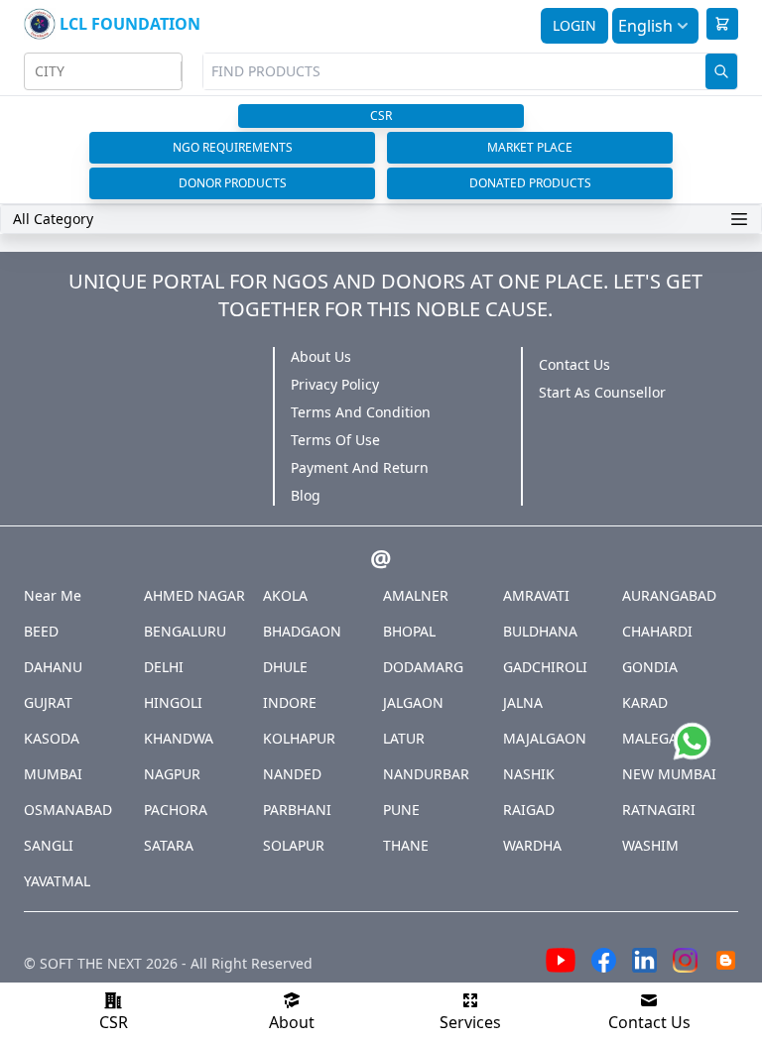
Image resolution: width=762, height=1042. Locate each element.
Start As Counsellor (602, 392)
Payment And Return (360, 467)
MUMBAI (53, 773)
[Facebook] (603, 963)
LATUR (404, 738)
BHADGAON (302, 631)
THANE (406, 845)
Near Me (52, 595)
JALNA (523, 702)
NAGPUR (172, 773)
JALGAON (413, 702)
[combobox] (37, 71)
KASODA (51, 738)
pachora (175, 809)
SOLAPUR (293, 845)
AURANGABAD (669, 595)
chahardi (657, 631)
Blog (305, 495)
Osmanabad (68, 809)
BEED (41, 631)
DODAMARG (423, 666)
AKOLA (285, 595)
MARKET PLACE (529, 147)
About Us (321, 356)
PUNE (401, 809)
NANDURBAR (426, 773)
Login (574, 25)
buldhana (540, 631)
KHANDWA (178, 738)
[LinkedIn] (644, 963)
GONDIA (650, 666)
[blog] (725, 963)
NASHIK (529, 773)
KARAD (645, 702)
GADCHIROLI (545, 666)
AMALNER (415, 595)
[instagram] (685, 963)
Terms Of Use (335, 439)
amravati (536, 595)
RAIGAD (529, 809)
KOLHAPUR (299, 738)
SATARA (168, 845)
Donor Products (233, 182)
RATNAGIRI (659, 809)
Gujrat (48, 702)
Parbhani (297, 809)
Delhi (164, 666)
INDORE (290, 702)
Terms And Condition (361, 412)
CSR (381, 115)
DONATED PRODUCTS (530, 182)
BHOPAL (409, 631)
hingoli (173, 702)
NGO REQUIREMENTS (233, 147)
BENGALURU (185, 631)
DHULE (285, 666)
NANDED (292, 773)
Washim (650, 845)
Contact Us (574, 364)
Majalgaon (544, 738)
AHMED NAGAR (194, 595)
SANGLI (48, 845)
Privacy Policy (335, 384)
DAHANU (53, 666)
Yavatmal (57, 880)
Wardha (532, 845)
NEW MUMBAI (669, 773)
